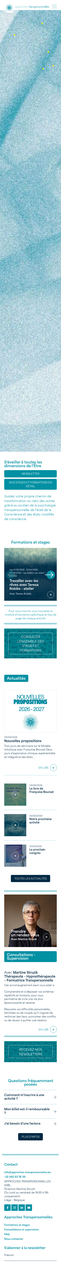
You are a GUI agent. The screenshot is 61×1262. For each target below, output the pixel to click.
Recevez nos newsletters (30, 1051)
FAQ (7, 1234)
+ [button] (50, 594)
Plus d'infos (30, 1136)
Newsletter (30, 473)
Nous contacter (13, 1239)
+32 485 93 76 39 (14, 1177)
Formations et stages (17, 1225)
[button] (54, 6)
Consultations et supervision (21, 1229)
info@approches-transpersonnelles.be (27, 1172)
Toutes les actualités (30, 878)
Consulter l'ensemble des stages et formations (30, 643)
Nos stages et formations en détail (30, 484)
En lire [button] (47, 767)
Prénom (9, 1255)
